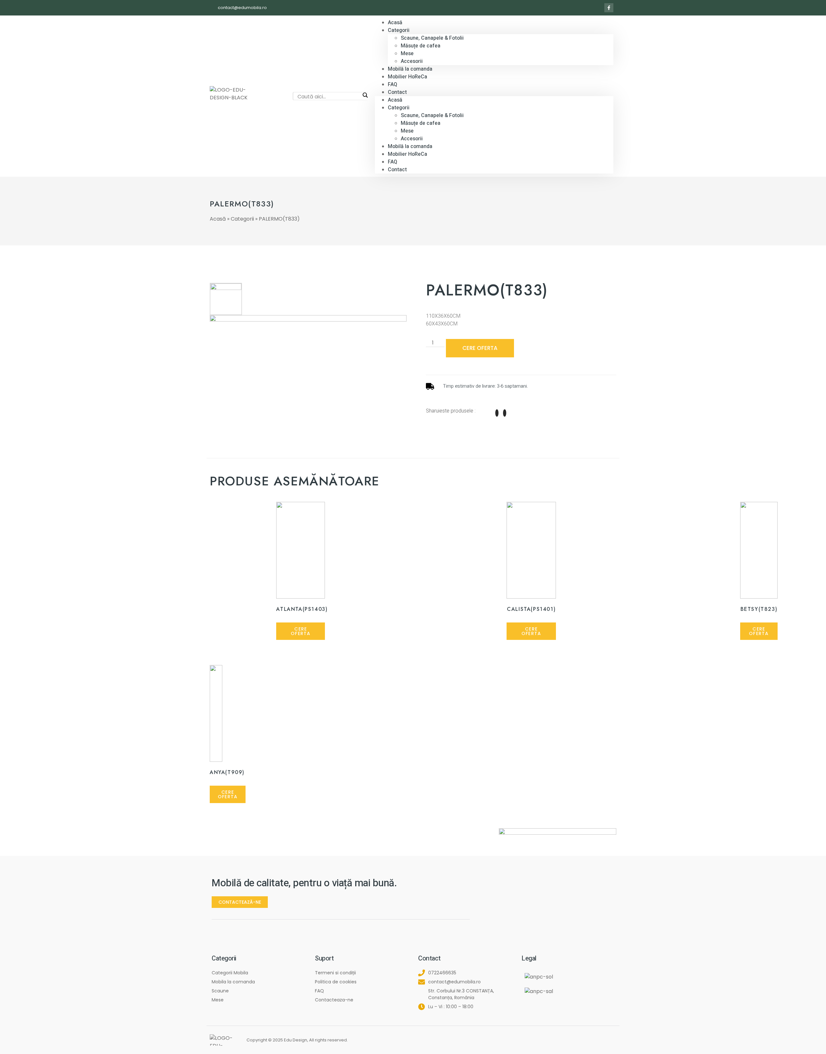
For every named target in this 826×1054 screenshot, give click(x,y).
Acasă (395, 100)
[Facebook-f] (608, 7)
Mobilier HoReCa (407, 77)
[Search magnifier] (365, 95)
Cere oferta (480, 348)
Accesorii (412, 139)
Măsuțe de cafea (420, 46)
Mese (407, 53)
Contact (397, 92)
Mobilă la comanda (410, 146)
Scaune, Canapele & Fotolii (432, 38)
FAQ (392, 162)
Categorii (398, 30)
